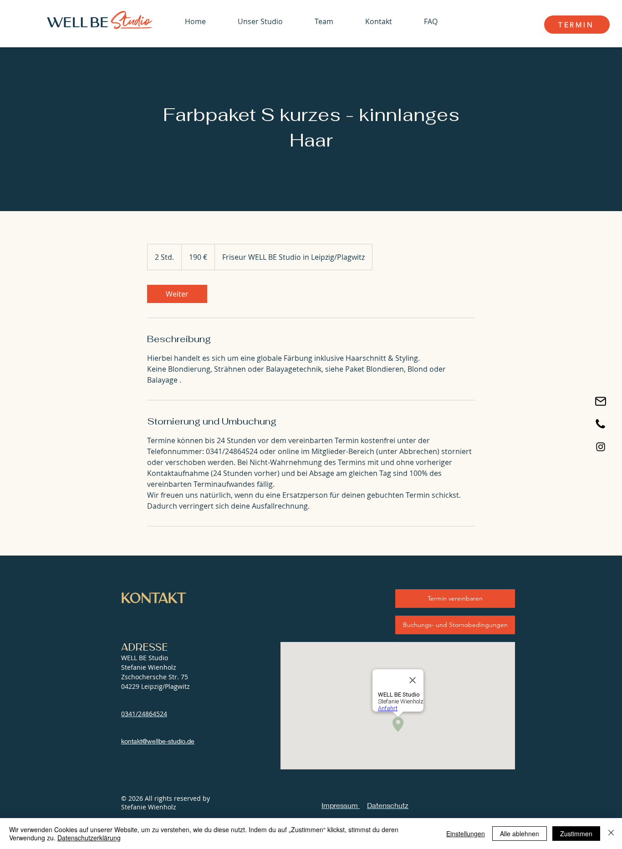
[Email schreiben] (601, 401)
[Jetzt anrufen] (601, 424)
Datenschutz (387, 805)
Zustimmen (576, 833)
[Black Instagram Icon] (601, 447)
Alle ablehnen (519, 833)
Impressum (340, 805)
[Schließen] (611, 833)
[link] (177, 294)
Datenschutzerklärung (89, 837)
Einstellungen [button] (465, 833)
